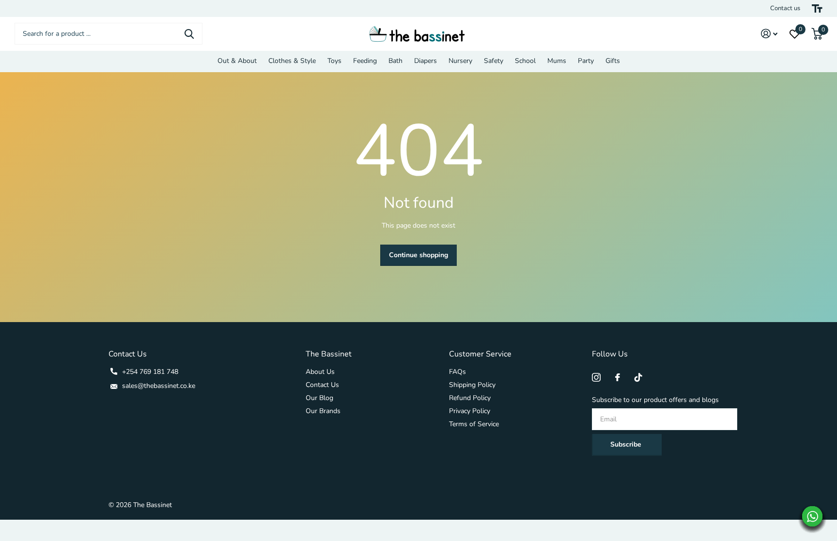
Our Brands (323, 411)
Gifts (612, 60)
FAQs (457, 371)
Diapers (425, 60)
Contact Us (322, 384)
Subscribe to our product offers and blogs (655, 399)
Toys (334, 60)
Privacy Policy (469, 411)
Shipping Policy (472, 384)
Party (586, 60)
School (525, 60)
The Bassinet (329, 354)
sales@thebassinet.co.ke (158, 385)
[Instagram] (596, 377)
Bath (395, 60)
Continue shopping (418, 255)
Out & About (237, 60)
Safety (493, 60)
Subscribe (626, 444)
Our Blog (319, 397)
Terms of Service (474, 424)
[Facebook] (617, 377)
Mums (556, 60)
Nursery (460, 60)
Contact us (785, 8)
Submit (189, 34)
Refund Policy (470, 397)
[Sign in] (769, 34)
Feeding (365, 60)
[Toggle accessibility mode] (817, 8)
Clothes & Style (292, 60)
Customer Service (480, 354)
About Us (320, 371)
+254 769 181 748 (150, 371)
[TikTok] (638, 377)
